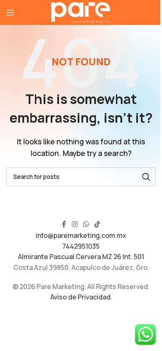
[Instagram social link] (74, 224)
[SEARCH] (146, 176)
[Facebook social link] (64, 224)
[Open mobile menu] (10, 12)
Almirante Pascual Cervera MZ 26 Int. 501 (81, 256)
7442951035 (81, 246)
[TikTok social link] (97, 224)
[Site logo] (81, 11)
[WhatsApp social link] (85, 224)
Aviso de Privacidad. (81, 297)
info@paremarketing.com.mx (81, 235)
